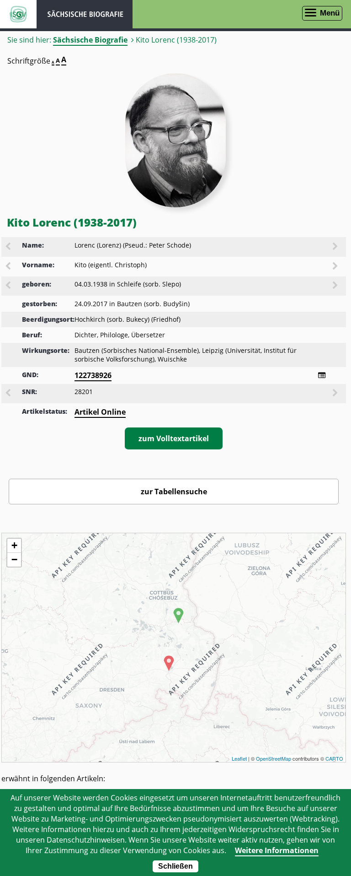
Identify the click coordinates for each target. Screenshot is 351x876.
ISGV (18, 14)
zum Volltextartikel (173, 438)
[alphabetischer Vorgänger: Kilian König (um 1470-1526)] (8, 266)
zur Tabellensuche (174, 492)
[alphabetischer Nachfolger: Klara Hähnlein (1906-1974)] (336, 266)
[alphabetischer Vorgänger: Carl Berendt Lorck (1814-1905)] (8, 247)
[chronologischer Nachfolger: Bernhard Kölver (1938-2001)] (336, 286)
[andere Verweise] (321, 375)
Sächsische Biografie (90, 40)
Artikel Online (100, 412)
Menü (330, 13)
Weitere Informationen (277, 850)
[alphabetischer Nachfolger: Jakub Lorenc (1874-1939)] (336, 247)
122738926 (93, 375)
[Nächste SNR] (336, 393)
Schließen (175, 866)
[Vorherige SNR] (8, 393)
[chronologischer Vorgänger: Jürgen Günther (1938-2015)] (8, 286)
